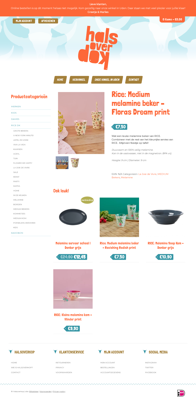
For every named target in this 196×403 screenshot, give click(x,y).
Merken (16, 106)
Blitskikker (33, 391)
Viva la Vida (19, 144)
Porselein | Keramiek (24, 223)
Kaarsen (17, 149)
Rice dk (15, 125)
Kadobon (17, 233)
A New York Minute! (23, 135)
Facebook (150, 372)
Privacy (60, 367)
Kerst (16, 177)
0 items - (172, 19)
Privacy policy (59, 391)
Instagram (150, 362)
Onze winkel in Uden (107, 79)
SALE (15, 172)
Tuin (15, 158)
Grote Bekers (20, 131)
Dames (15, 119)
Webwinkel (79, 79)
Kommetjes (19, 213)
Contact (133, 79)
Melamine (18, 200)
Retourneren (63, 362)
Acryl (16, 154)
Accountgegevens (110, 372)
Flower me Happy (22, 163)
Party (16, 181)
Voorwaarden (64, 372)
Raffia (16, 186)
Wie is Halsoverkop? (22, 367)
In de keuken (19, 195)
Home (60, 79)
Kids (14, 113)
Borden (17, 204)
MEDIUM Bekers (21, 209)
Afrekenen (48, 21)
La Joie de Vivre (21, 167)
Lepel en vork (20, 140)
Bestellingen (107, 367)
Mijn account (24, 21)
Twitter (149, 367)
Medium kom (19, 218)
